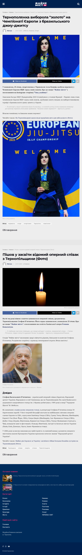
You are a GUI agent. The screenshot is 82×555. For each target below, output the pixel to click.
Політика (45, 506)
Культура (6, 512)
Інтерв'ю (6, 504)
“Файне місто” (17, 324)
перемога (11, 223)
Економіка (6, 501)
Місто (26, 31)
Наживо (45, 498)
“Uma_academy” (40, 92)
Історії (5, 506)
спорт (19, 223)
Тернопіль (37, 223)
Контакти (6, 527)
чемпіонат (47, 223)
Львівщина (12, 448)
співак (34, 448)
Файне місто (60, 90)
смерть (27, 448)
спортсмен (27, 223)
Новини (11, 12)
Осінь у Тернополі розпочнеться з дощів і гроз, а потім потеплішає (36, 476)
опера (20, 448)
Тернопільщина (44, 448)
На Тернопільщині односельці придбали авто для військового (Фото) (44, 118)
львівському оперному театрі (27, 410)
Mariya (9, 31)
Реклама (45, 509)
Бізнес (5, 498)
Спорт (37, 31)
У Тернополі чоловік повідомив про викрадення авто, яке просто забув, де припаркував (43, 485)
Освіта (44, 504)
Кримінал (6, 509)
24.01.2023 (18, 31)
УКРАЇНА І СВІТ (47, 515)
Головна (5, 12)
